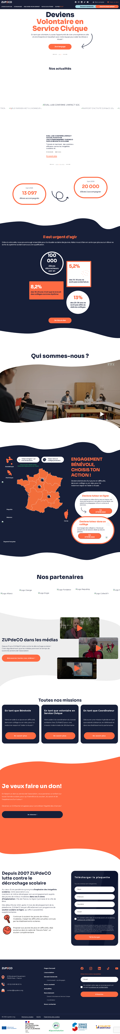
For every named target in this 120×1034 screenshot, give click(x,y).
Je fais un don (60, 320)
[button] (55, 54)
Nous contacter (50, 1004)
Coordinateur (51, 1000)
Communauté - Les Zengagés (56, 980)
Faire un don (114, 2)
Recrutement (49, 993)
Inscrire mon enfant (107, 6)
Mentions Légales (27, 1017)
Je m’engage (59, 38)
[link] (75, 2)
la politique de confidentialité (98, 987)
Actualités (48, 989)
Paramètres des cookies (52, 1017)
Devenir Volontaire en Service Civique (58, 996)
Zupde (59, 6)
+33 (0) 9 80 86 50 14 (14, 984)
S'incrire (99, 994)
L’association (49, 972)
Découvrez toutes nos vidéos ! (21, 658)
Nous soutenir (49, 984)
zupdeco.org (11, 1017)
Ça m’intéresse (101, 511)
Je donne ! (32, 814)
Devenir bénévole (86, 6)
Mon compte (99, 2)
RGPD (38, 1017)
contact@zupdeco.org (15, 990)
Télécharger (94, 937)
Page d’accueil (49, 968)
